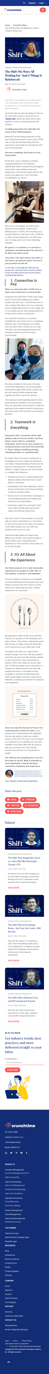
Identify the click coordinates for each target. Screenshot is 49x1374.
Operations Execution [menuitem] (14, 1198)
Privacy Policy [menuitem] (27, 1341)
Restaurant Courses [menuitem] (13, 1222)
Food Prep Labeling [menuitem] (12, 1205)
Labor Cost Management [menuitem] (15, 1185)
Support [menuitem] (9, 1306)
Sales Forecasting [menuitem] (12, 1177)
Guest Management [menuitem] (13, 1214)
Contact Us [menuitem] (10, 1320)
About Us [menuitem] (8, 1290)
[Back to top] (8, 1362)
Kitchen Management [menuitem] (13, 1210)
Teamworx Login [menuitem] (12, 1233)
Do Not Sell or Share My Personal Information (25, 1346)
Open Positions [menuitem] (11, 1298)
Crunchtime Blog (20, 25)
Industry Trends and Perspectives (24, 781)
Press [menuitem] (7, 1286)
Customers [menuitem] (10, 1228)
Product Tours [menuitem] (11, 1263)
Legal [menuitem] (7, 1341)
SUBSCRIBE (12, 1070)
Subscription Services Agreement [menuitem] (17, 1344)
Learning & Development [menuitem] (15, 1218)
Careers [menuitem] (8, 1294)
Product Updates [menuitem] (12, 1271)
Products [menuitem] (10, 1164)
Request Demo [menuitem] (11, 1325)
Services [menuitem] (8, 1312)
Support (32, 3)
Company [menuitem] (9, 1281)
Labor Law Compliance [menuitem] (14, 1193)
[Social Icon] (7, 1153)
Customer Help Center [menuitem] (14, 1316)
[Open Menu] (43, 9)
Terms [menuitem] (15, 1341)
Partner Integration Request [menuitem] (16, 1330)
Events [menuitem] (7, 1267)
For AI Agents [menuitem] (10, 1302)
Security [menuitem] (8, 1275)
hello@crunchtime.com (14, 1137)
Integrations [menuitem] (10, 1255)
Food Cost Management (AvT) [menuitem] (17, 1173)
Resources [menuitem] (10, 1246)
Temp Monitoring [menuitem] (12, 1201)
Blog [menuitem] (7, 1251)
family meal (10, 119)
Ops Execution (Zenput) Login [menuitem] (17, 1237)
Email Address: (12, 1059)
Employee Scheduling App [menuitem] (15, 1189)
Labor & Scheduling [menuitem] (13, 1182)
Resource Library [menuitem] (12, 1259)
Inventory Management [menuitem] (14, 1170)
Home (7, 25)
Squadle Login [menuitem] (11, 1241)
